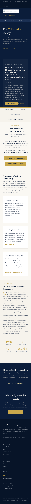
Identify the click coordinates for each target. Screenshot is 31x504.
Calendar (5, 481)
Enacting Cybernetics (8, 486)
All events (21, 103)
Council (20, 20)
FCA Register (6, 6)
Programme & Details (15, 163)
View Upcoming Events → (13, 219)
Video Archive (6, 469)
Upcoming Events (7, 478)
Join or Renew (15, 412)
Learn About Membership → (13, 272)
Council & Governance (8, 446)
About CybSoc (12, 20)
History (4, 449)
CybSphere (6, 490)
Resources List (6, 461)
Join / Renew (6, 454)
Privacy (26, 6)
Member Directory (7, 483)
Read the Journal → (11, 245)
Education (20, 6)
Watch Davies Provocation (15, 158)
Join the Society (10, 15)
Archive (5, 471)
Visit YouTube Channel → (15, 383)
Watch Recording (11, 103)
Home (5, 20)
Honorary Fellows (7, 451)
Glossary (5, 464)
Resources (13, 6)
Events (25, 20)
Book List (5, 466)
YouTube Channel (7, 488)
